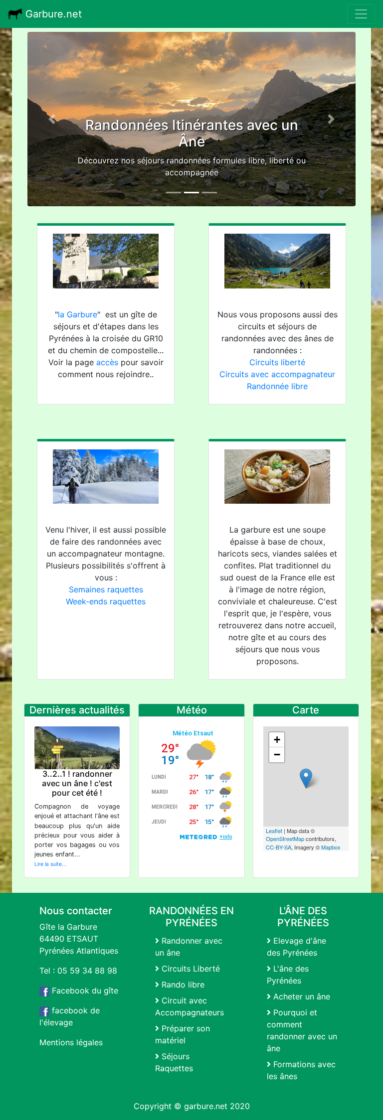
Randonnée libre (277, 386)
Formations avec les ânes (301, 1070)
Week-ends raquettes (106, 601)
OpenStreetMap (285, 838)
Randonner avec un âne (188, 947)
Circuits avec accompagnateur (277, 374)
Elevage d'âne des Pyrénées (296, 947)
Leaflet (274, 831)
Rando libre (181, 984)
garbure (198, 1106)
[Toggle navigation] (361, 14)
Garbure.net (52, 14)
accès (107, 362)
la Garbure (77, 314)
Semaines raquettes (106, 589)
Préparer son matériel (182, 1034)
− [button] (277, 754)
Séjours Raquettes (174, 1062)
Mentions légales (71, 1042)
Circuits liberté (277, 362)
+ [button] (277, 739)
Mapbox (331, 847)
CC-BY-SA (278, 847)
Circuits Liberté (189, 969)
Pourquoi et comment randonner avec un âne (302, 1030)
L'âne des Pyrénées (288, 974)
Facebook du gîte (83, 990)
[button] (52, 119)
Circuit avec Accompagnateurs (189, 1006)
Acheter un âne (300, 996)
